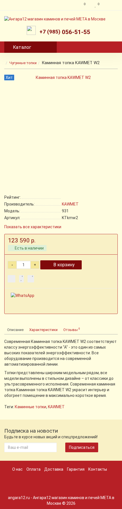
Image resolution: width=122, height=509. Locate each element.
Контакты (97, 469)
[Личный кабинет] (110, 5)
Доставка (53, 469)
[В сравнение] (31, 278)
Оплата (33, 469)
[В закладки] (21, 278)
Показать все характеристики (32, 227)
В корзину (64, 264)
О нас (17, 469)
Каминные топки (30, 407)
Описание (15, 330)
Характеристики (43, 330)
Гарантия (76, 469)
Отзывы (71, 329)
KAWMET (56, 407)
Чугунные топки (23, 63)
